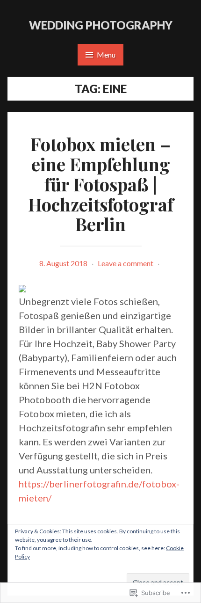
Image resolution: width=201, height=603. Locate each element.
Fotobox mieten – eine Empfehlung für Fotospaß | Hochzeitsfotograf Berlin (100, 184)
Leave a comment (125, 263)
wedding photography (100, 25)
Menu (106, 54)
